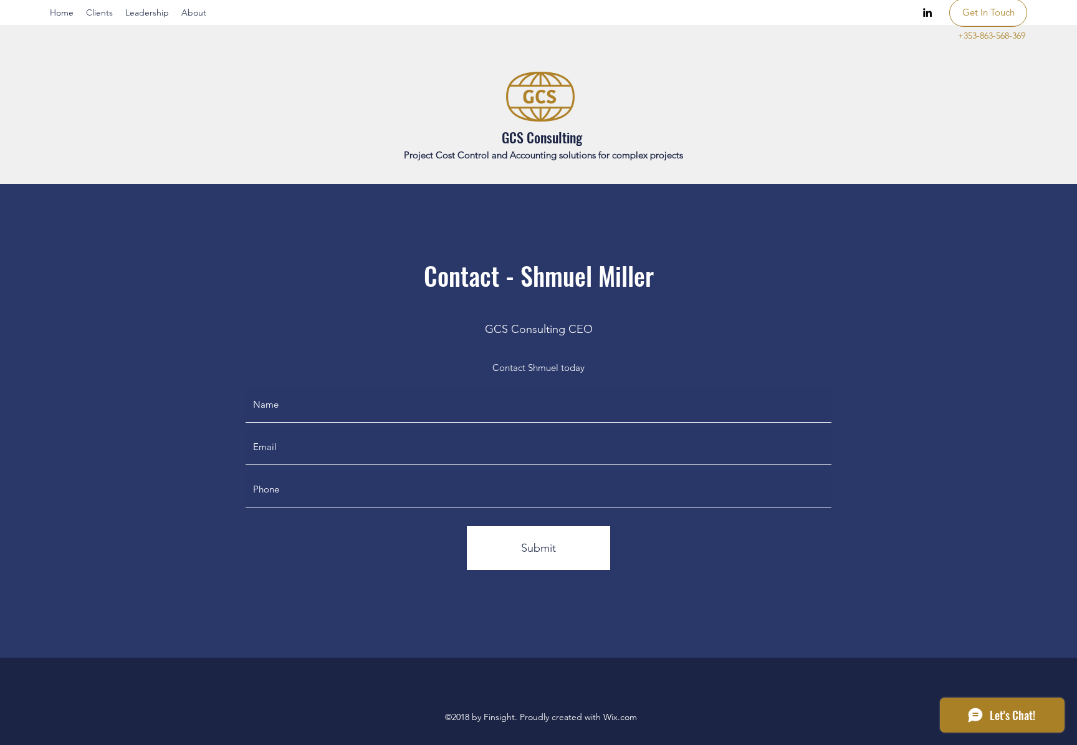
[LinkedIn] (927, 12)
